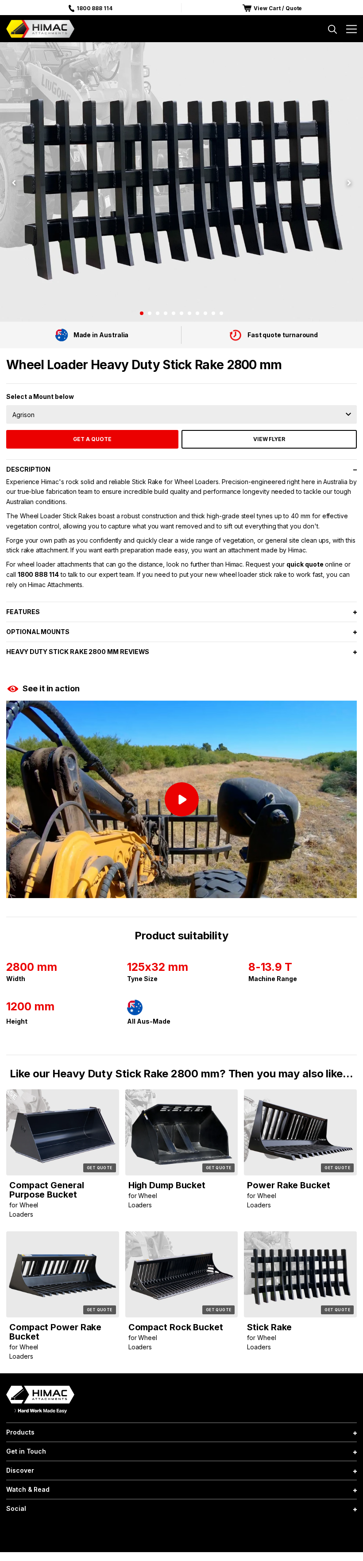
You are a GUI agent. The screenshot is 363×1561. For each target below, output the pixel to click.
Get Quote (99, 1168)
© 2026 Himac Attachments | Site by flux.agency (181, 1532)
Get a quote (92, 439)
